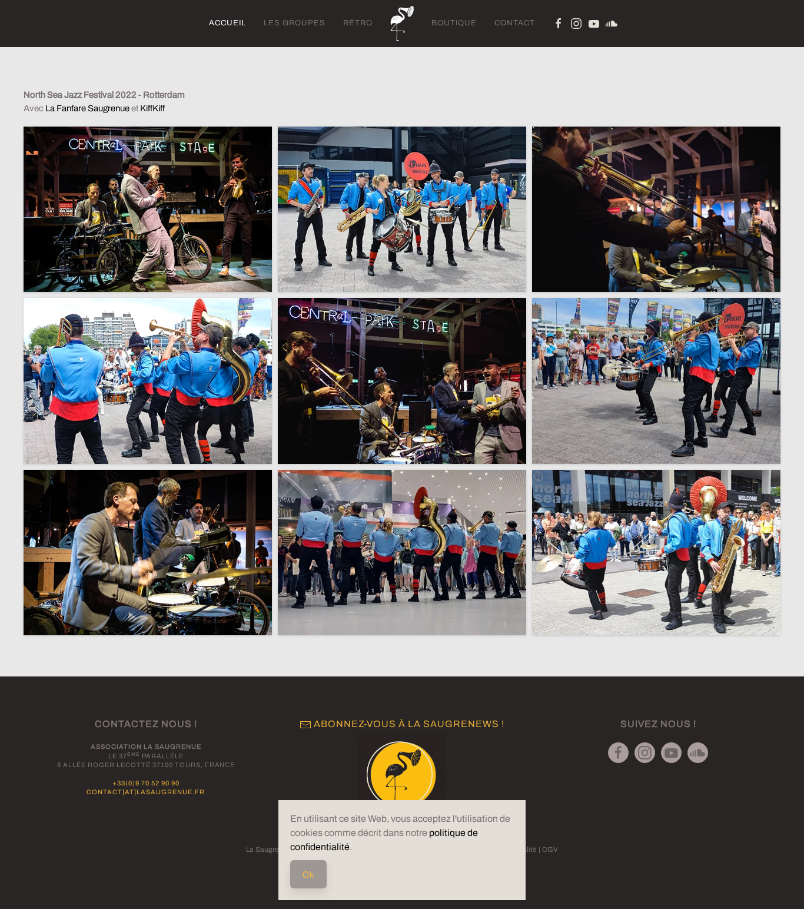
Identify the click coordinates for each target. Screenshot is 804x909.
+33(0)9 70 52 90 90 (146, 783)
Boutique (454, 23)
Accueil (227, 23)
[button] (402, 774)
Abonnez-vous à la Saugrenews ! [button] (407, 724)
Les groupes (294, 23)
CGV (550, 849)
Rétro (358, 23)
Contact (514, 23)
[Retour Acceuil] (402, 23)
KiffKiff (152, 108)
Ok (308, 874)
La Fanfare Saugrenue (87, 108)
